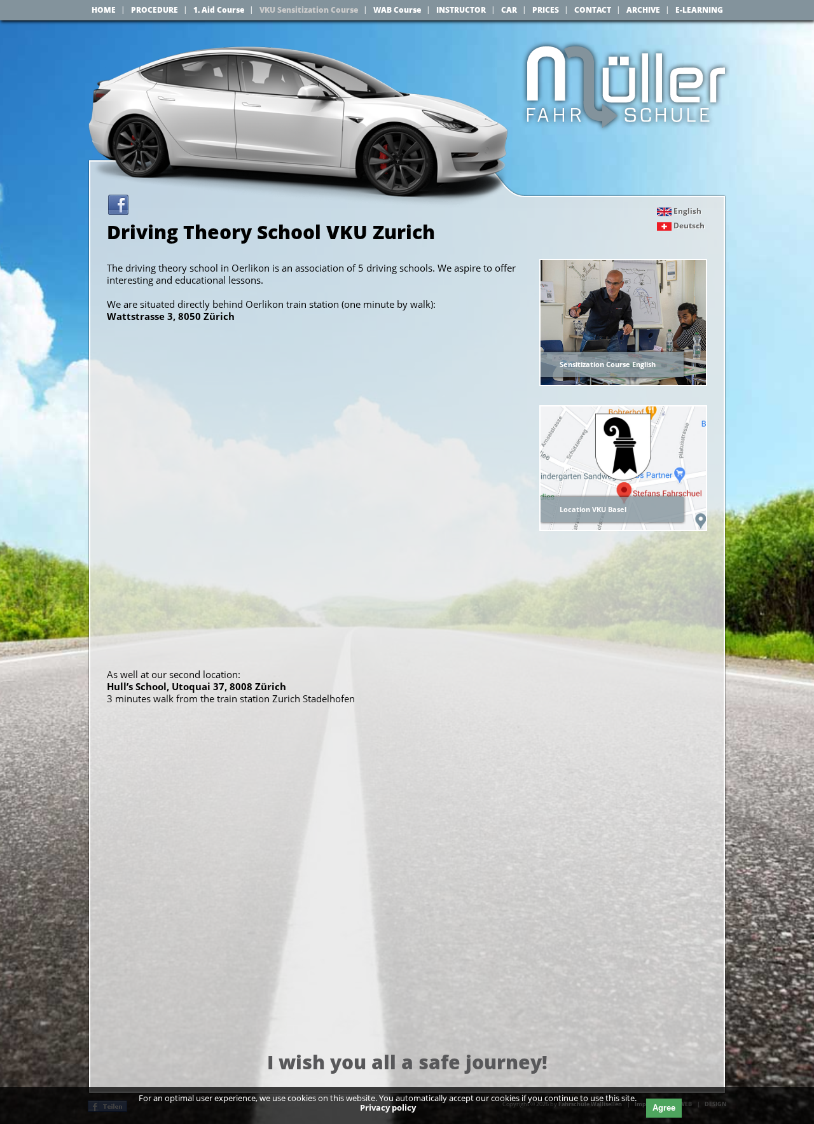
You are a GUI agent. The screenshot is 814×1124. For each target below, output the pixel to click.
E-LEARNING (699, 9)
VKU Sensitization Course (308, 9)
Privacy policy (388, 1107)
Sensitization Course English (608, 364)
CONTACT (592, 9)
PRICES (545, 9)
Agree (663, 1108)
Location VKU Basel (593, 509)
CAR (509, 9)
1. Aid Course (218, 9)
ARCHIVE (643, 9)
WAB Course (397, 9)
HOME (104, 9)
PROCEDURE (154, 9)
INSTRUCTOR (461, 9)
